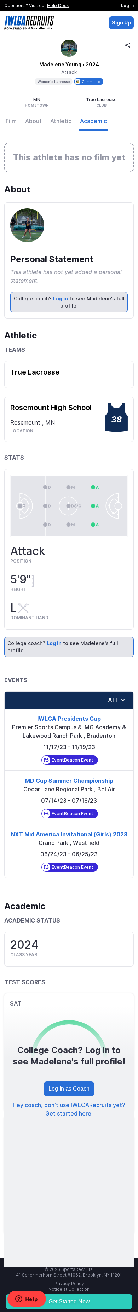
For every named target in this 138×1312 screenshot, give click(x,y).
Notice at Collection (69, 1289)
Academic (93, 120)
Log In (127, 5)
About (33, 120)
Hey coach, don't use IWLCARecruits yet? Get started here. (69, 1109)
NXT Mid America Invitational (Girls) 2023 (69, 834)
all (113, 700)
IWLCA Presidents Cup (69, 718)
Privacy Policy (69, 1283)
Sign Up (121, 23)
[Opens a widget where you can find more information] (26, 1299)
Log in (60, 298)
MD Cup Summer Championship (69, 780)
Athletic (60, 120)
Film (11, 120)
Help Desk (58, 5)
